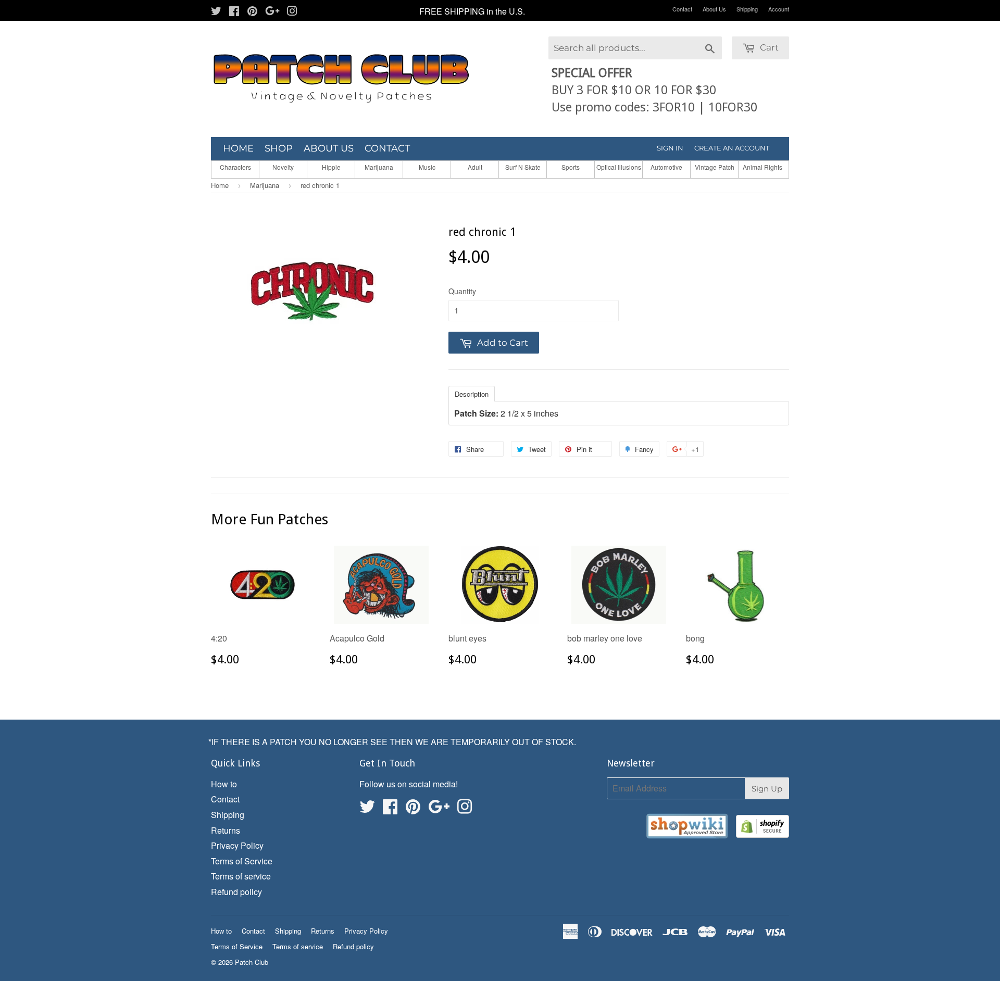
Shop (279, 148)
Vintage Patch (714, 166)
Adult (475, 166)
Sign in (670, 148)
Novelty (283, 166)
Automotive (666, 166)
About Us (714, 9)
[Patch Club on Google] (272, 12)
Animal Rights (762, 166)
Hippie (331, 166)
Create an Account (731, 148)
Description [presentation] (472, 394)
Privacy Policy (237, 845)
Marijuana (379, 166)
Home (238, 148)
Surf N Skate (523, 166)
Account (778, 9)
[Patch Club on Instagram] (292, 12)
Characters (235, 166)
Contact (682, 9)
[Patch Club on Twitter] (216, 12)
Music (427, 166)
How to (224, 784)
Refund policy (236, 892)
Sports (570, 166)
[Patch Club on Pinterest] (252, 12)
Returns (225, 830)
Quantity (462, 291)
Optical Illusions (618, 166)
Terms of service (241, 876)
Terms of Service (241, 861)
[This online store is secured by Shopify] (762, 828)
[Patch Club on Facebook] (234, 12)
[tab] (471, 393)
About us (329, 148)
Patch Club (251, 962)
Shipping (747, 9)
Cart (768, 47)
